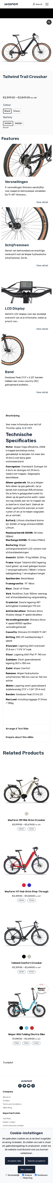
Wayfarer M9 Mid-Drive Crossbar (26, 820)
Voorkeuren (42, 1175)
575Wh (26, 1043)
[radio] (7, 111)
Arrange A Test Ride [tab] (17, 728)
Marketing (27, 1178)
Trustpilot (8, 1062)
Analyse (28, 1175)
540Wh (31, 972)
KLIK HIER (27, 428)
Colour (7, 104)
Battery (7, 117)
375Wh (16, 1043)
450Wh (21, 829)
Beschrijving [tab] (13, 415)
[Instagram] (33, 1086)
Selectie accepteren (36, 1161)
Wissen (6, 128)
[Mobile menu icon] (47, 4)
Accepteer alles (14, 1161)
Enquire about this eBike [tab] (19, 737)
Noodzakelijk (13, 1175)
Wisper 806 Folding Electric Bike (26, 1034)
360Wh (21, 972)
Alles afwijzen (26, 1169)
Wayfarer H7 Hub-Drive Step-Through (26, 891)
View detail (42, 202)
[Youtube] (29, 1086)
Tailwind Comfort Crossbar (26, 963)
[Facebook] (20, 1086)
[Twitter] (24, 1086)
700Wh (31, 829)
